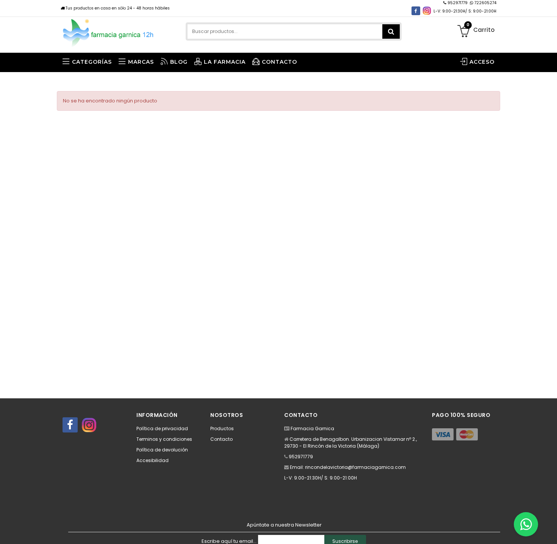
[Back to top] (549, 530)
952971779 (457, 3)
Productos (222, 428)
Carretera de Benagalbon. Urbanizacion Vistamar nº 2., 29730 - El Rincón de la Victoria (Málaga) (350, 442)
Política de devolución (162, 450)
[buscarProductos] (391, 31)
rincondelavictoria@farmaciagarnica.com (355, 467)
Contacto (221, 439)
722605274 (484, 3)
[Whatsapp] (526, 524)
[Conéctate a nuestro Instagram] (426, 10)
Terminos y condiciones (164, 439)
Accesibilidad (152, 460)
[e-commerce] (109, 31)
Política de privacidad (162, 428)
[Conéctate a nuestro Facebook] (415, 10)
